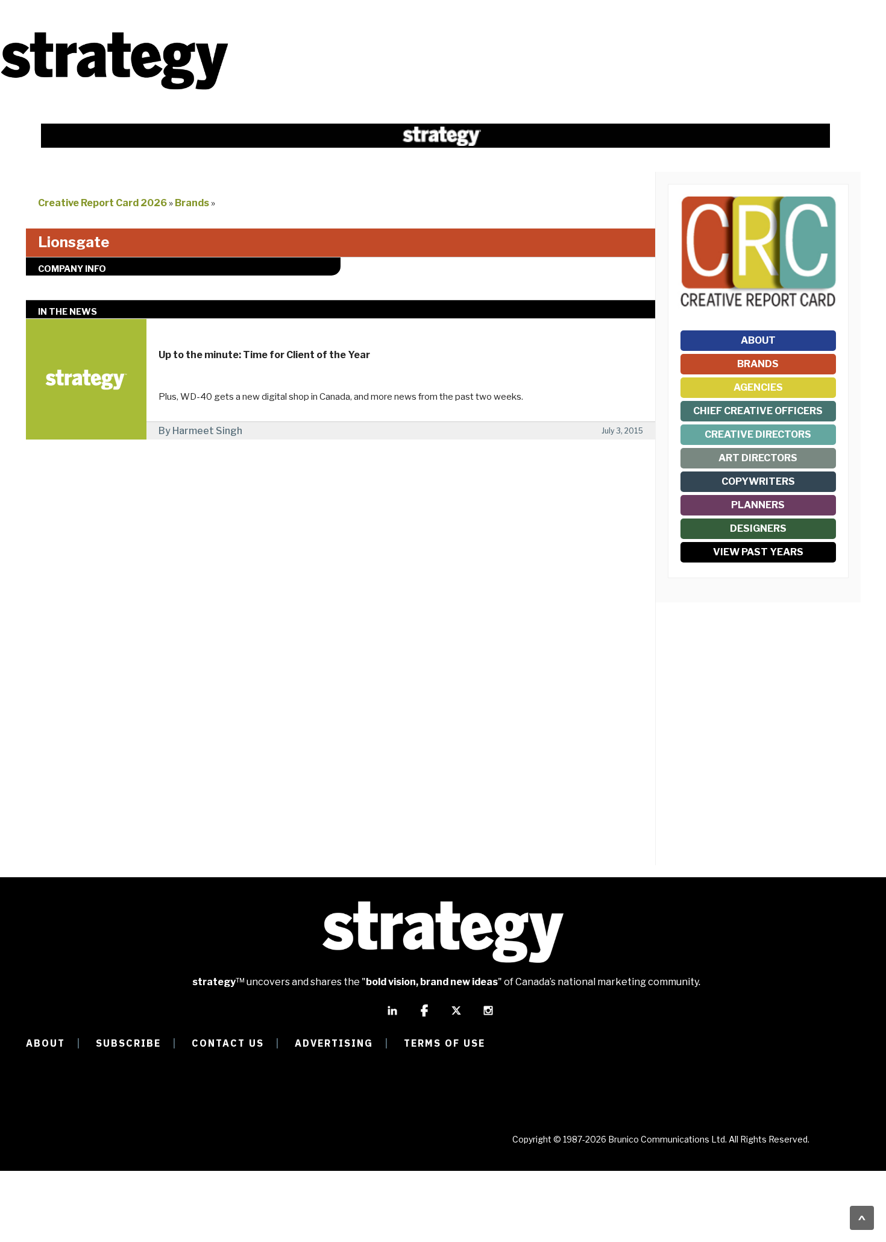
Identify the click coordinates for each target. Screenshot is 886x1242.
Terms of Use (444, 1043)
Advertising (334, 1043)
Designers (758, 528)
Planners (758, 505)
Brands (192, 203)
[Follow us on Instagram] (488, 1016)
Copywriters (758, 481)
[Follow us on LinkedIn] (392, 1016)
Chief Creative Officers (758, 411)
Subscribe (128, 1043)
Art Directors (757, 458)
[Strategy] (114, 88)
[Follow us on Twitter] (456, 1016)
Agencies (758, 387)
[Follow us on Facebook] (424, 1016)
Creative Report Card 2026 (102, 203)
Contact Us (228, 1043)
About (758, 340)
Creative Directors (758, 434)
